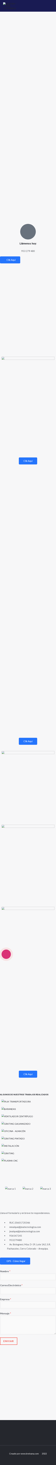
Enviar (8, 1341)
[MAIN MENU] (49, 5)
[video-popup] (6, 954)
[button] (4, 1189)
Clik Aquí (11, 259)
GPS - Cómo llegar (16, 1261)
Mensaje (5, 1313)
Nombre (5, 1271)
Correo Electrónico (11, 1285)
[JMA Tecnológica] (11, 5)
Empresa (5, 1299)
